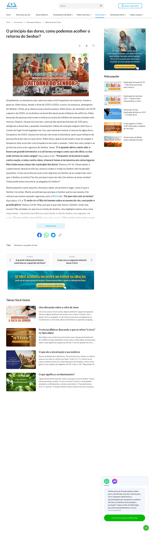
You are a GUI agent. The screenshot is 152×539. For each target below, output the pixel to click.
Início (8, 15)
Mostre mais (51, 226)
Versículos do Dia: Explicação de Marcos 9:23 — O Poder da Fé (134, 112)
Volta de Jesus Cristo (53, 22)
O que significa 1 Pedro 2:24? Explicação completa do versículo (134, 126)
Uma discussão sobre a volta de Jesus (59, 307)
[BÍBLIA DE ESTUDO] (25, 6)
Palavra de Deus (83, 15)
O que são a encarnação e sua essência (59, 351)
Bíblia (55, 196)
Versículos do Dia (23, 15)
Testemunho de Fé (117, 15)
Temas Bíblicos (42, 15)
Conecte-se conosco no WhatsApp (125, 518)
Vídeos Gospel (136, 15)
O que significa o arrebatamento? (57, 374)
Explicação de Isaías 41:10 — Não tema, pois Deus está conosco (134, 84)
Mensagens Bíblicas (33, 22)
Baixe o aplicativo (131, 6)
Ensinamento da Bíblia (62, 15)
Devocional (99, 15)
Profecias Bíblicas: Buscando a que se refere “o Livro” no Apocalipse (67, 331)
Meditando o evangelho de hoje (25, 245)
